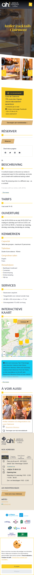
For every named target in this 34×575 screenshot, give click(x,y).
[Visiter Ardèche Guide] (7, 523)
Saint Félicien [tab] (29, 457)
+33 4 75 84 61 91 (11, 111)
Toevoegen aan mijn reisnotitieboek (16, 430)
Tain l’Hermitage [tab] (5, 457)
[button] (21, 343)
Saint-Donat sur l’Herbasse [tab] (21, 457)
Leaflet (14, 356)
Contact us (11, 466)
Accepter (16, 566)
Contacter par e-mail (12, 107)
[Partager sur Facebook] (5, 153)
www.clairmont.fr (11, 114)
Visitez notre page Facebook (17, 109)
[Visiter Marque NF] (10, 529)
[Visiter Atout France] (27, 522)
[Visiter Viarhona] (17, 529)
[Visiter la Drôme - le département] (23, 516)
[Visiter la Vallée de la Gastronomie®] (12, 537)
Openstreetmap (22, 356)
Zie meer (5, 192)
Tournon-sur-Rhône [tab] (13, 457)
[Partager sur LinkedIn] (15, 153)
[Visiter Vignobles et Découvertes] (22, 534)
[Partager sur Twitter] (10, 153)
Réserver (8, 141)
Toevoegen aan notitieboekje (17, 122)
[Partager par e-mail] (19, 153)
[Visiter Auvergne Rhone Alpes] (12, 516)
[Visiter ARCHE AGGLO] (15, 524)
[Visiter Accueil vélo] (21, 523)
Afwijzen (16, 571)
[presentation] (4, 73)
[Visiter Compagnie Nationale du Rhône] (23, 528)
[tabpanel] (17, 471)
